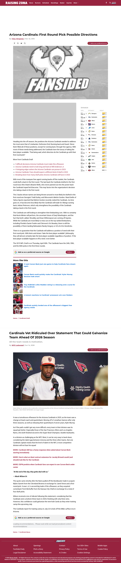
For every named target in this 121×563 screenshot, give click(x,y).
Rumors (37, 3)
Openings (37, 546)
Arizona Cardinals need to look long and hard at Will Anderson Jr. (39, 167)
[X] (110, 2)
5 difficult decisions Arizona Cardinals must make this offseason (39, 164)
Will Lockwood (18, 345)
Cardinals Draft (24, 318)
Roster (62, 3)
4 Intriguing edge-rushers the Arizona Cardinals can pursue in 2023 (40, 169)
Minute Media (13, 557)
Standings (54, 3)
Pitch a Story (38, 549)
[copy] (24, 43)
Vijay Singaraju (18, 39)
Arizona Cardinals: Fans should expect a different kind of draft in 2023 (41, 172)
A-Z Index (62, 553)
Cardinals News (24, 532)
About (15, 546)
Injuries (69, 3)
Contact (62, 546)
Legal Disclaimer (19, 553)
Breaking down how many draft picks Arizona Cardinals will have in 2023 (42, 175)
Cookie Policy (103, 549)
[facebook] (106, 2)
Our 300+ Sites (82, 546)
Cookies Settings (83, 553)
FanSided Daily (18, 549)
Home (15, 318)
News (31, 3)
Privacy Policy (64, 549)
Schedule (45, 3)
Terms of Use (82, 549)
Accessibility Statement (42, 553)
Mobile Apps (102, 546)
